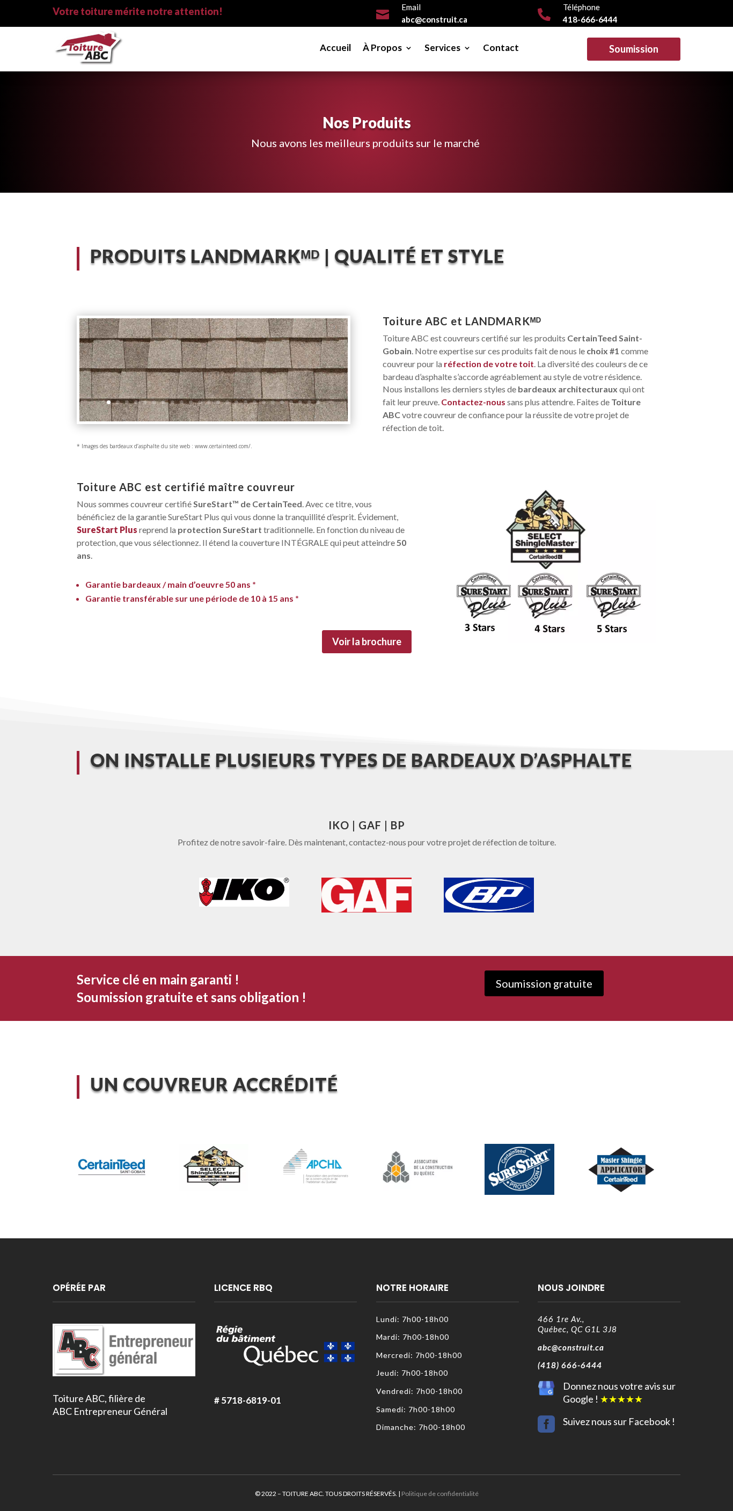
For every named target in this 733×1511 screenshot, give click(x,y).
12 (209, 402)
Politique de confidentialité (440, 1494)
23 (309, 402)
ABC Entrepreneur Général (110, 1411)
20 (282, 402)
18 (264, 402)
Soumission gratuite (544, 983)
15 (236, 402)
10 (191, 402)
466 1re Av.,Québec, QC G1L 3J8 (577, 1324)
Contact (501, 47)
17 (254, 402)
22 (300, 402)
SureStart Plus (107, 529)
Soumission (633, 49)
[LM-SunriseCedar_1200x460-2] (213, 418)
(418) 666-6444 (570, 1365)
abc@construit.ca (571, 1347)
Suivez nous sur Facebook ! (619, 1421)
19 (273, 402)
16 (245, 402)
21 (291, 402)
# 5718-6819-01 (247, 1400)
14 (227, 402)
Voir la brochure (366, 641)
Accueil (335, 47)
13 (218, 402)
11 (200, 402)
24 (318, 402)
